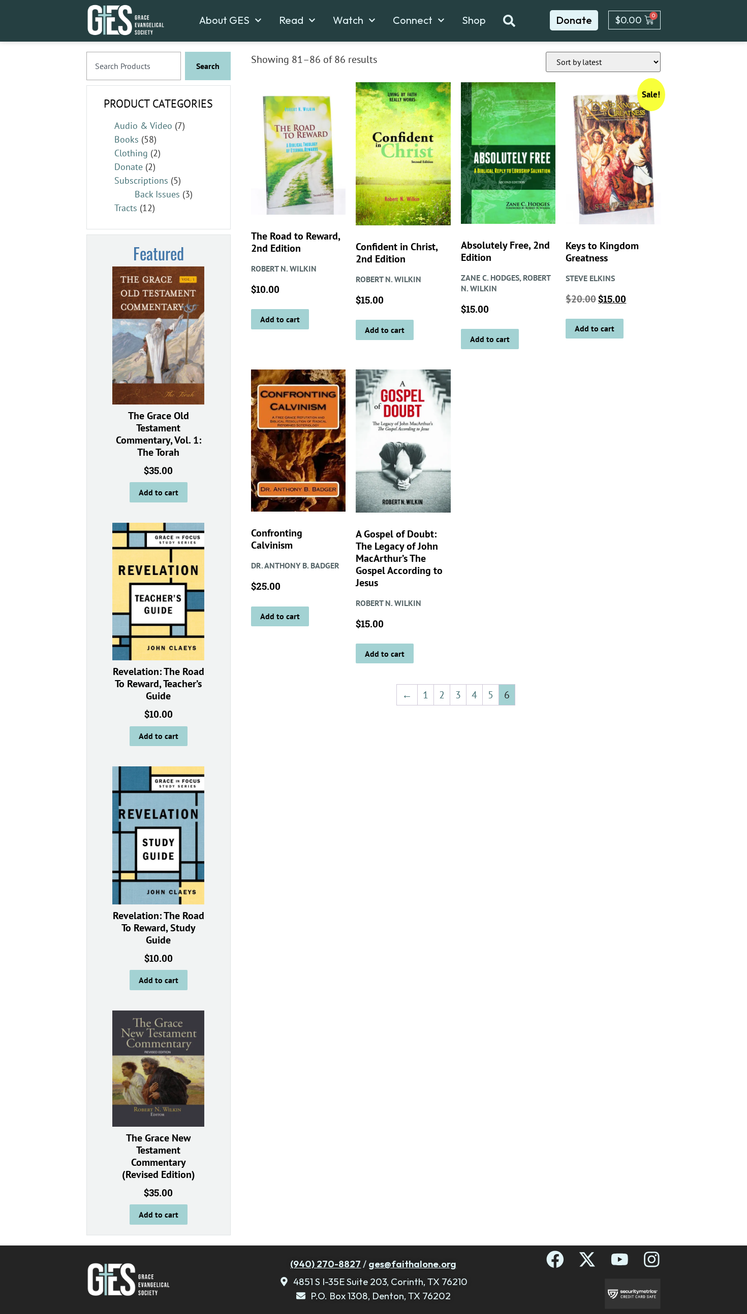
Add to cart (158, 492)
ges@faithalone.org (412, 1264)
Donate (128, 167)
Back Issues (157, 194)
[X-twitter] (587, 1259)
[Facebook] (555, 1259)
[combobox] (133, 66)
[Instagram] (652, 1259)
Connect (412, 20)
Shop (474, 20)
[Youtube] (620, 1259)
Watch (348, 20)
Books (126, 139)
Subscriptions (141, 180)
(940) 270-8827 (325, 1264)
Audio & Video (143, 125)
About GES (224, 20)
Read (291, 20)
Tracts (125, 208)
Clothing (131, 153)
